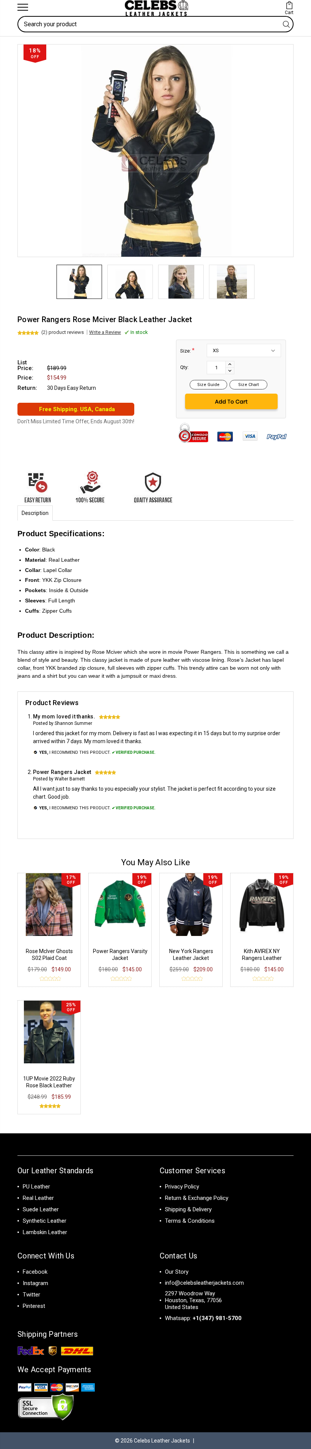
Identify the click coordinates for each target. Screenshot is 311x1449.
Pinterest (34, 1306)
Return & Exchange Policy (196, 1198)
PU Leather (36, 1186)
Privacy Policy (182, 1186)
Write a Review (105, 332)
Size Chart (248, 384)
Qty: (184, 367)
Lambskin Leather (45, 1232)
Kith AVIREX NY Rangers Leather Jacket (262, 958)
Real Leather (38, 1198)
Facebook (35, 1271)
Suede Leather (41, 1209)
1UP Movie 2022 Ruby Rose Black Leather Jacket (49, 1085)
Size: (187, 350)
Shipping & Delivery (188, 1209)
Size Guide (208, 384)
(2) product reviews (62, 332)
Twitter (31, 1294)
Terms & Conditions (190, 1220)
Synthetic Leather (44, 1220)
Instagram (35, 1283)
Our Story (176, 1271)
